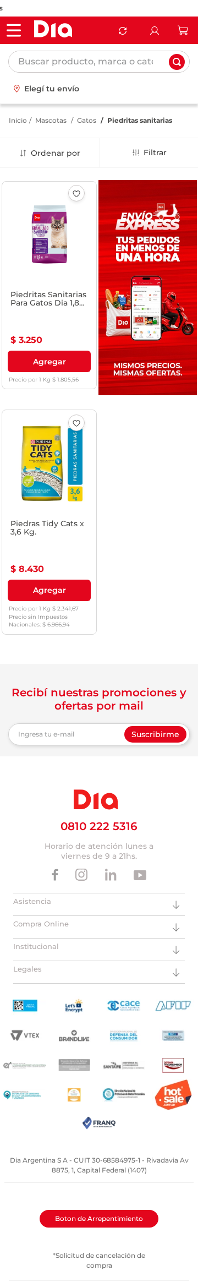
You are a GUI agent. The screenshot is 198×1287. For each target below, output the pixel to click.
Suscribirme (155, 734)
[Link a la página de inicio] (18, 120)
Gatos (86, 120)
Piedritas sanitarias (139, 120)
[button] (49, 362)
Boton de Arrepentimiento (99, 1218)
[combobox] (99, 62)
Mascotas (51, 120)
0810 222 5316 (99, 826)
